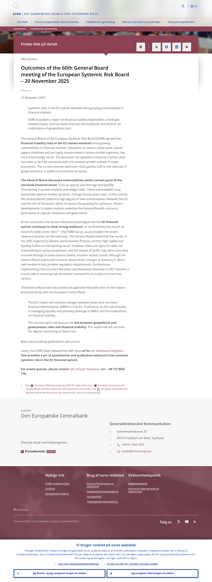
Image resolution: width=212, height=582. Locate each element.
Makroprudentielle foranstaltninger (141, 22)
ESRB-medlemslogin (57, 484)
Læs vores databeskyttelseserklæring (78, 564)
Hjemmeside (20, 29)
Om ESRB (22, 22)
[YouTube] (186, 521)
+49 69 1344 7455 (132, 445)
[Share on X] (156, 47)
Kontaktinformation (57, 494)
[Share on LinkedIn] (176, 47)
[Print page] (140, 47)
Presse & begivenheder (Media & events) (57, 22)
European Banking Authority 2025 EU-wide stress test (63, 385)
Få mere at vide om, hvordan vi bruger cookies (132, 564)
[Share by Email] (186, 47)
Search (183, 6)
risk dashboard (100, 351)
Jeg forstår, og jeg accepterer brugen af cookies (59, 573)
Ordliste (50, 489)
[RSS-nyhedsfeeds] (194, 521)
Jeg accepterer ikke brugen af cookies (152, 573)
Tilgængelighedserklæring (102, 502)
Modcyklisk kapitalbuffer (181, 22)
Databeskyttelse (137, 484)
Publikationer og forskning (100, 22)
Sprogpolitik (94, 497)
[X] (178, 521)
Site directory (22, 510)
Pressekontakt (35, 451)
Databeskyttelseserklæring (103, 492)
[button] (188, 6)
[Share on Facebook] (166, 47)
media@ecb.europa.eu (136, 451)
